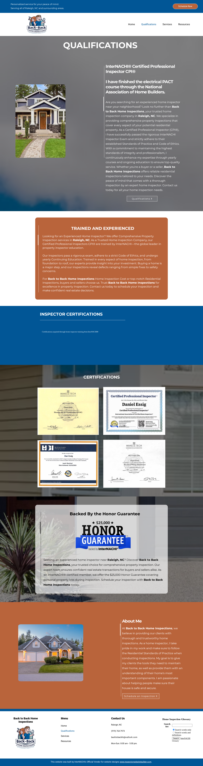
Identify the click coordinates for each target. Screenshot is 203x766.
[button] (183, 24)
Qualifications (67, 731)
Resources (66, 741)
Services (65, 736)
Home (64, 725)
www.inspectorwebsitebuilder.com (135, 762)
